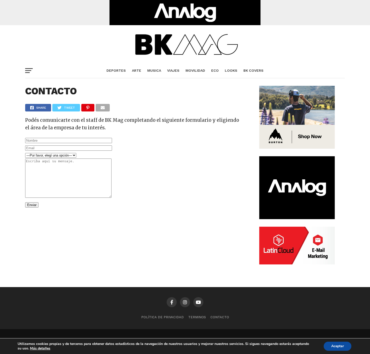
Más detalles (40, 348)
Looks (231, 70)
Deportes (116, 70)
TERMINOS (197, 317)
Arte (136, 70)
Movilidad (195, 70)
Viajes (173, 70)
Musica (154, 70)
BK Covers (253, 70)
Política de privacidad (162, 317)
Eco (215, 70)
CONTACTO (219, 317)
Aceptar (337, 346)
